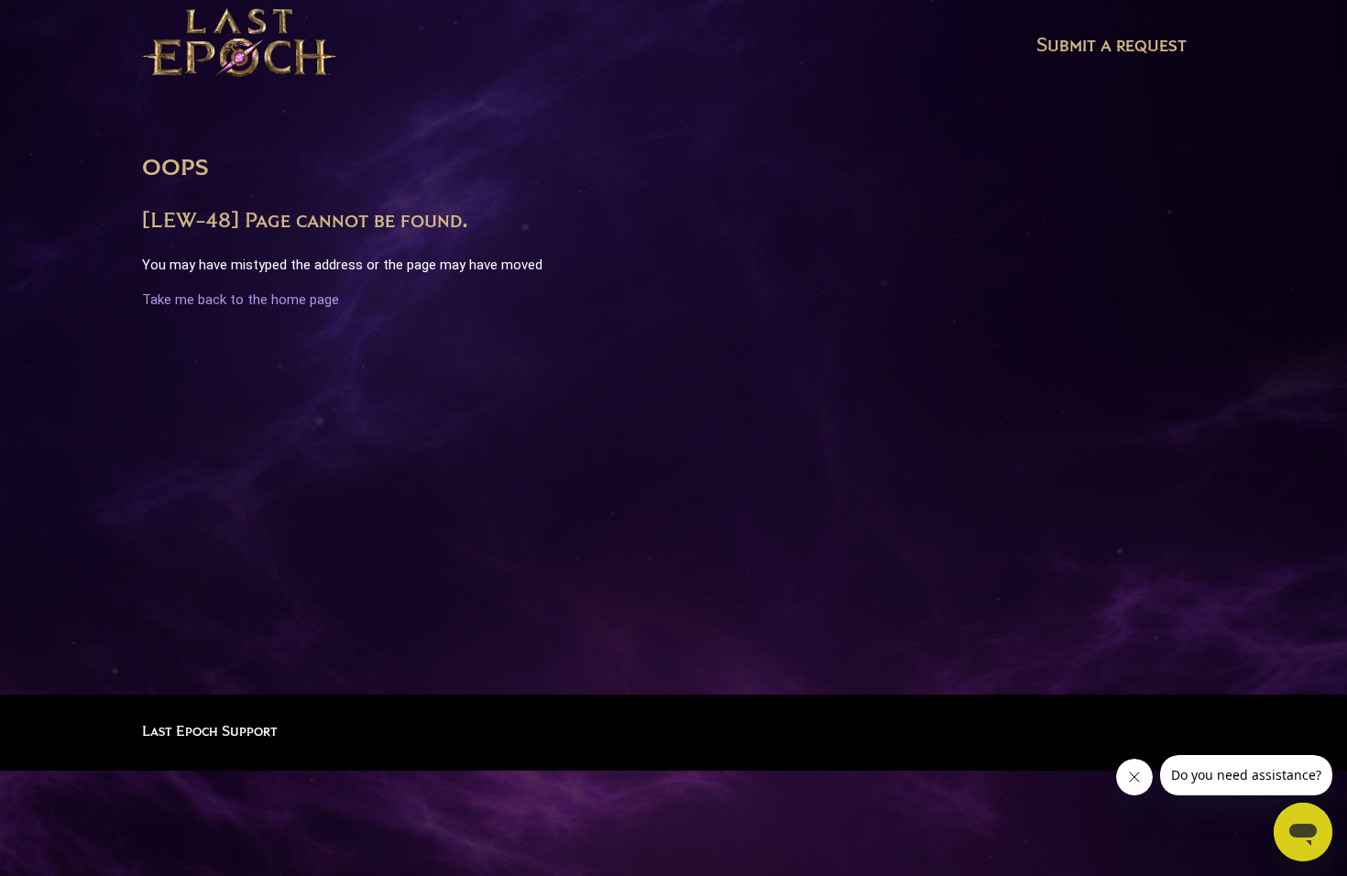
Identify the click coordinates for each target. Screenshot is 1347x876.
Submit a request (1111, 46)
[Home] (239, 46)
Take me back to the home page (240, 299)
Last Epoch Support (210, 731)
